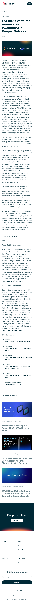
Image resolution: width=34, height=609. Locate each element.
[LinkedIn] (17, 590)
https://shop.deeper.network (12, 330)
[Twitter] (13, 590)
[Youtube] (21, 590)
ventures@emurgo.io (9, 236)
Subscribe (17, 582)
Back (5, 11)
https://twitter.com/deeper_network (17, 342)
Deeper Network (18, 72)
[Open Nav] (29, 3)
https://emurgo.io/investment (12, 281)
